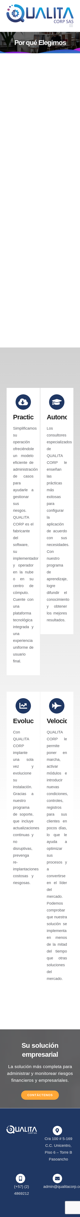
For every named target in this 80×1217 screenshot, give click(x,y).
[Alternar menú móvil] (71, 25)
